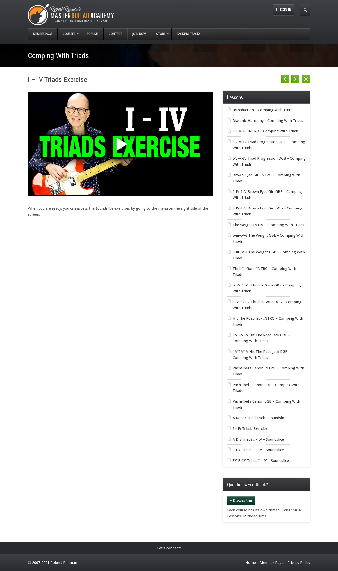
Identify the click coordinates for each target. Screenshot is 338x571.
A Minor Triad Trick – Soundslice (260, 418)
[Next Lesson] (295, 79)
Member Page (272, 562)
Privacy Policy (298, 562)
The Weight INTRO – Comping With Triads (268, 225)
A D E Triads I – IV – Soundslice (258, 439)
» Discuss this (241, 500)
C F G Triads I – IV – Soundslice (258, 450)
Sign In (285, 9)
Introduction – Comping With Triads (263, 110)
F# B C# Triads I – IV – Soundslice (261, 460)
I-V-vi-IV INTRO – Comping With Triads (266, 131)
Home (250, 562)
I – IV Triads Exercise (250, 428)
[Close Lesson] (306, 79)
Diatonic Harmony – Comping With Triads (268, 120)
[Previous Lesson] (285, 79)
